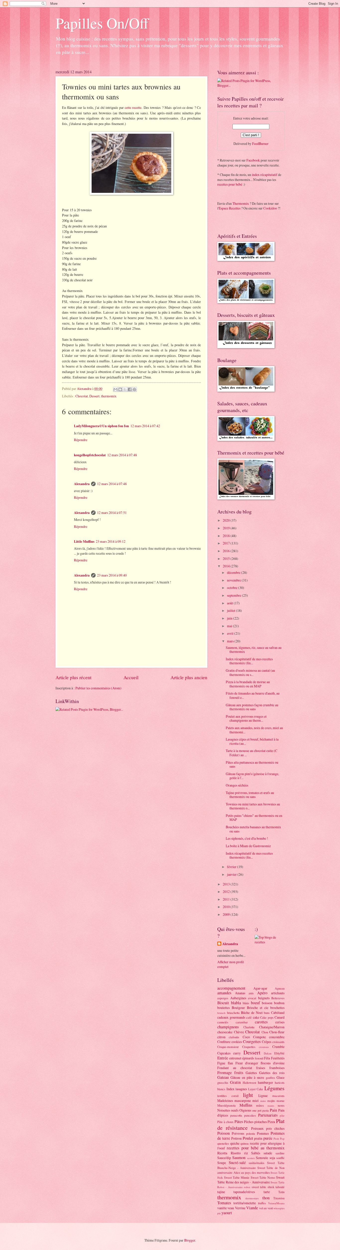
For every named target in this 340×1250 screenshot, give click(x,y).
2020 (226, 520)
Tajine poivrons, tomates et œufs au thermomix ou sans (250, 794)
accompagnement (231, 988)
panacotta (236, 1115)
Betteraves (277, 998)
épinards (248, 1058)
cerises (279, 1022)
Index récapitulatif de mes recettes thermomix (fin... (249, 661)
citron (221, 1037)
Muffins (245, 1105)
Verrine (240, 1208)
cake (256, 1017)
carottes (261, 1022)
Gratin (235, 1082)
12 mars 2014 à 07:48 (122, 455)
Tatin (281, 1192)
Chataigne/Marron (271, 1027)
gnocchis (222, 1082)
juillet (231, 610)
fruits (238, 1072)
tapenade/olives (244, 1191)
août (230, 603)
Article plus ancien (188, 677)
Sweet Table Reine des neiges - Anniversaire (250, 1179)
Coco (246, 1037)
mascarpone (242, 1100)
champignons (228, 1027)
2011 (226, 899)
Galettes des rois (271, 1072)
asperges (222, 998)
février (232, 866)
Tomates (224, 1203)
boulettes (223, 1007)
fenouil (259, 1058)
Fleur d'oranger (246, 1063)
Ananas (240, 993)
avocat (252, 998)
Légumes (274, 1088)
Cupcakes (223, 1053)
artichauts (277, 993)
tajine (221, 1191)
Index (230, 1088)
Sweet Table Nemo (263, 1177)
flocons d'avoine (272, 1063)
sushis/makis (256, 1163)
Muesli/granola (226, 1105)
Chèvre (239, 1032)
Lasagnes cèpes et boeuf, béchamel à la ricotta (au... (252, 741)
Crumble (278, 1046)
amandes (224, 993)
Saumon (238, 1157)
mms (263, 1101)
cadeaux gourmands (231, 1017)
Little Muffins (84, 541)
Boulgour (238, 1007)
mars (230, 641)
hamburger (265, 1082)
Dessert (94, 396)
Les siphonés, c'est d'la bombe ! (247, 838)
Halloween (249, 1082)
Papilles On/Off (102, 23)
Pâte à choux (225, 1122)
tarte (267, 1191)
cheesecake (224, 1032)
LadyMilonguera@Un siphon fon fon (101, 425)
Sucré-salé (237, 1162)
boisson (267, 1002)
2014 (226, 566)
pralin (258, 1138)
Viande (252, 1207)
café (249, 1017)
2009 (226, 914)
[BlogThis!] (120, 389)
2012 (226, 891)
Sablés (255, 1153)
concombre (276, 1037)
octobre (232, 587)
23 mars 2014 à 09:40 (112, 575)
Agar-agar (260, 988)
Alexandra (82, 483)
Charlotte (249, 1027)
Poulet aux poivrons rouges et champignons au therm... (246, 718)
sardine (280, 1153)
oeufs (234, 1110)
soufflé (280, 1158)
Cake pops (267, 1017)
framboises (276, 1067)
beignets (264, 998)
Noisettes (223, 1110)
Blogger (189, 1240)
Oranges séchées (237, 785)
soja (272, 1157)
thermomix (108, 396)
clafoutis (234, 1037)
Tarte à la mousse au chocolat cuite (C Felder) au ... (251, 752)
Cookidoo (270, 208)
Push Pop (279, 1138)
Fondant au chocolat (234, 1067)
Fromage (224, 1072)
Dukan (268, 1053)
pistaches (260, 1121)
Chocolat (81, 396)
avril (230, 633)
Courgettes (252, 1041)
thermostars (252, 1198)
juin (230, 618)
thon (266, 1198)
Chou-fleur (276, 1032)
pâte (282, 1115)
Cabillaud (277, 1012)
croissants (278, 1042)
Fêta (267, 1058)
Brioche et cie (257, 1007)
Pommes (263, 1133)
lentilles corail (227, 1096)
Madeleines (225, 1100)
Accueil (130, 677)
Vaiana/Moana (276, 1203)
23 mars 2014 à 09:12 (110, 541)
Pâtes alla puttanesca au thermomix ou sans (252, 764)
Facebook (253, 160)
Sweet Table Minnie (236, 1177)
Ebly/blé (279, 1053)
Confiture (223, 1041)
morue (280, 1101)
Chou (265, 1032)
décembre (234, 572)
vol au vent (266, 1208)
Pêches (248, 1121)
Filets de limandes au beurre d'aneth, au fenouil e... (253, 695)
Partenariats (268, 1115)
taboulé (280, 1187)
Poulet (248, 1138)
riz (246, 1153)
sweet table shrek (263, 1187)
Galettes (251, 1072)
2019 (226, 528)
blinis (246, 1003)
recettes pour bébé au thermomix (255, 1148)
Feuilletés (277, 1058)
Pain (273, 1110)
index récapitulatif (264, 174)
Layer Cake (255, 1089)
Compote (259, 1037)
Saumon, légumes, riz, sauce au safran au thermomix (254, 649)
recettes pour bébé (229, 184)
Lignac (263, 1095)
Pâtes (238, 1121)
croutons (264, 1047)
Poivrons (238, 1133)
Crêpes (266, 1041)
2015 (226, 558)
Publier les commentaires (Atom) (98, 688)
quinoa (244, 1143)
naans (271, 1105)
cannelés (222, 1022)
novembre (234, 580)
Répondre (80, 439)
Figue (221, 1063)
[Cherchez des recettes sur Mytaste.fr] (269, 942)
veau (230, 1208)
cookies (236, 1041)
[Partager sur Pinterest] (134, 389)
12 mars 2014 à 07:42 (145, 425)
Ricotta (222, 1153)
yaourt (227, 1212)
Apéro (262, 993)
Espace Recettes (229, 208)
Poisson (223, 1133)
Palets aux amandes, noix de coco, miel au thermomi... (254, 729)
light (248, 1094)
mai (230, 626)
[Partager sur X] (124, 389)
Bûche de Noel (251, 1012)
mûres (260, 1105)
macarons (278, 1096)
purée (267, 1138)
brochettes (277, 1007)
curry (237, 1053)
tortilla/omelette (244, 1203)
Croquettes (248, 1047)
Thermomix (240, 203)
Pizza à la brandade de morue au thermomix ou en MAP (248, 683)
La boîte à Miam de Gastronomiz (248, 845)
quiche (234, 1143)
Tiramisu (278, 1198)
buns (267, 1013)
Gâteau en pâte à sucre (247, 1077)
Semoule (262, 1157)
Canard (279, 1017)
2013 (226, 884)
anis (251, 993)
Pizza (271, 1121)
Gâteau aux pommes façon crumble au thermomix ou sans (252, 707)
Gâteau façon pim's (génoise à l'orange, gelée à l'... (252, 775)
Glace (280, 1077)
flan (230, 1063)
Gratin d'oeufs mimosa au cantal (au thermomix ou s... (250, 672)
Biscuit (223, 1002)
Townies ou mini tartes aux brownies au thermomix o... (253, 806)
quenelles (223, 1143)
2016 (226, 550)
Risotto (236, 1153)
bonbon (279, 1002)
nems (281, 1105)
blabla (236, 1002)
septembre (234, 595)
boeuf (255, 1002)
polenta (250, 1133)
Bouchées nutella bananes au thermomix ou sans (253, 829)
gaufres (270, 1078)
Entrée (222, 1058)
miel (255, 1100)
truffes (262, 1203)
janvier (232, 874)
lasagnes (241, 1088)
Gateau (223, 1077)
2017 (226, 543)
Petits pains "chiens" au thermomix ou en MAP (254, 817)
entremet (235, 1058)
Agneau (279, 988)
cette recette (133, 107)
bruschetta (233, 1013)
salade (268, 1153)
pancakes (250, 1115)
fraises (260, 1067)
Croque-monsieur (228, 1047)
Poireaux (257, 1128)
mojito (271, 1101)
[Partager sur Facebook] (129, 389)
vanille (222, 1208)
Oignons (245, 1110)
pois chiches (275, 1128)
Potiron (236, 1138)
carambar (242, 1022)
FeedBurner (260, 143)
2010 (226, 906)
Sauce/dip (224, 1157)
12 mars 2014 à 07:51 (112, 512)
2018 (226, 535)
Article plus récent (73, 677)
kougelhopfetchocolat (90, 455)
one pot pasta (260, 1110)
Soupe (221, 1162)
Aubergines (238, 998)
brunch (221, 1013)
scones (251, 1158)
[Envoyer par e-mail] (115, 389)
